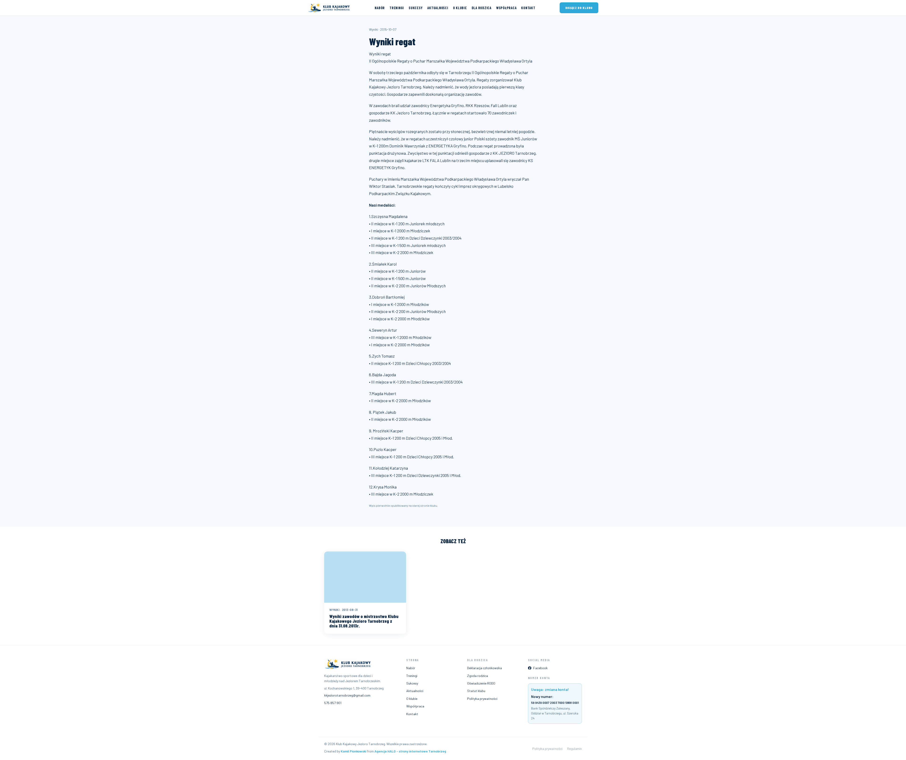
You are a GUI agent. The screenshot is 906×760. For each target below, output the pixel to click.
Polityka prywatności (482, 699)
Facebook (540, 668)
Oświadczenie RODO (481, 683)
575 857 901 (332, 703)
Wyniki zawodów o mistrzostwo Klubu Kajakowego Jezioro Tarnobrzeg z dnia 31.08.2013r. (363, 621)
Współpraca (506, 8)
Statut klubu (476, 691)
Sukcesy (416, 8)
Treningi (397, 8)
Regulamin (574, 749)
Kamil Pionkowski (353, 751)
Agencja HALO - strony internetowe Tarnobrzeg (410, 751)
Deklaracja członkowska (484, 668)
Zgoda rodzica (477, 676)
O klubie (460, 8)
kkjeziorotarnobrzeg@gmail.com (347, 695)
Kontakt (528, 8)
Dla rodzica (481, 8)
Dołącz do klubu (579, 8)
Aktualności (437, 8)
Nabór (380, 8)
